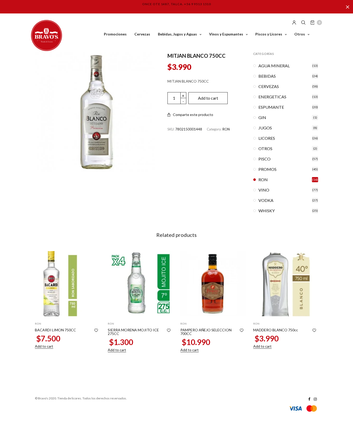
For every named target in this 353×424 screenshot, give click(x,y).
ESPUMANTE (271, 107)
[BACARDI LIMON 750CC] (67, 283)
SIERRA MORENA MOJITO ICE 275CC (133, 332)
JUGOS (265, 128)
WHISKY (266, 211)
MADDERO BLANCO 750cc (275, 330)
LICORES (266, 138)
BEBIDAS (267, 76)
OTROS (265, 149)
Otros (299, 34)
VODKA (265, 200)
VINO (263, 190)
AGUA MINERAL (274, 66)
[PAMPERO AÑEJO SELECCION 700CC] (212, 283)
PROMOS (267, 169)
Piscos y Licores (268, 34)
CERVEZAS (268, 86)
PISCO (264, 159)
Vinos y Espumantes (226, 34)
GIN (262, 117)
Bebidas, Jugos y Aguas (177, 34)
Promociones (115, 34)
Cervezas (142, 34)
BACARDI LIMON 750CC (55, 330)
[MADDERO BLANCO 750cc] (285, 283)
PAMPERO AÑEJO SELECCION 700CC (206, 332)
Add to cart (208, 98)
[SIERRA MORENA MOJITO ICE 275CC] (140, 283)
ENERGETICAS (272, 97)
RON (226, 129)
